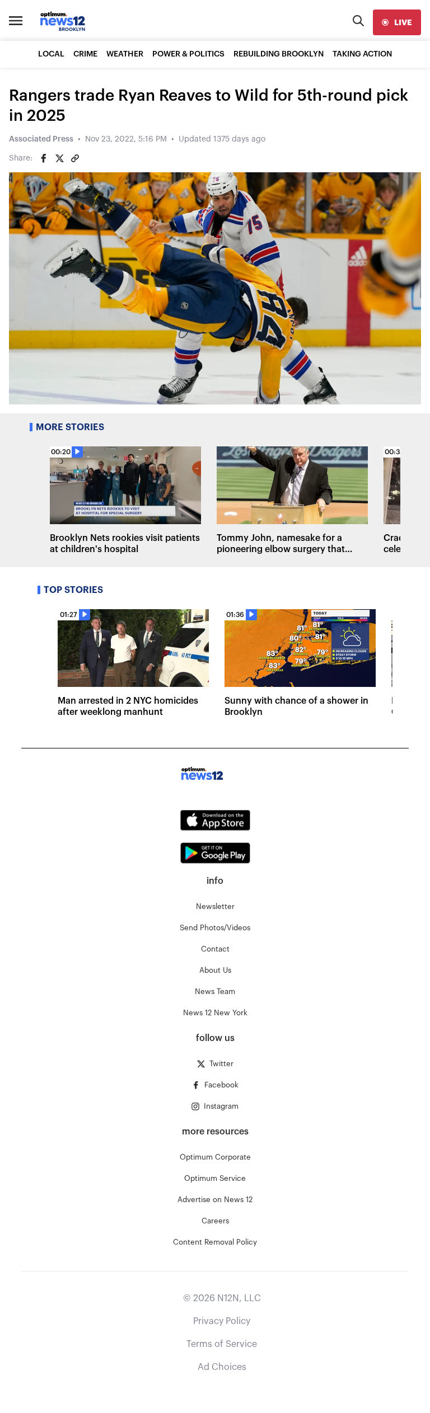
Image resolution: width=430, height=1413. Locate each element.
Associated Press (41, 139)
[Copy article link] (75, 158)
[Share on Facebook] (43, 158)
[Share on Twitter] (59, 158)
